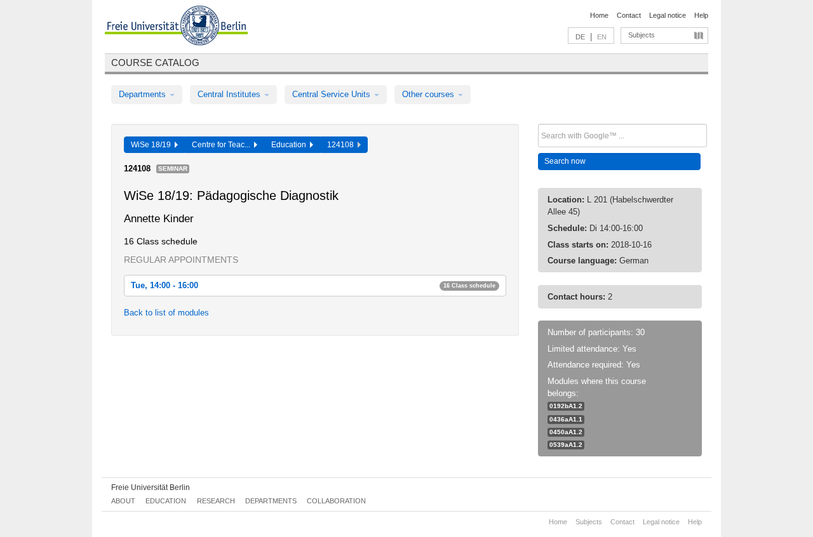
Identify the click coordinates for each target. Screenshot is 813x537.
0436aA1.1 (565, 419)
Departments (143, 94)
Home (599, 15)
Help (701, 15)
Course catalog (155, 62)
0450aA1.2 (565, 431)
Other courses (429, 94)
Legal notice (667, 15)
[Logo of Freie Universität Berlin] (176, 27)
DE (580, 37)
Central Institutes (230, 94)
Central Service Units (332, 94)
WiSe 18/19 (153, 145)
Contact (629, 15)
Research (216, 501)
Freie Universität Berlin (150, 487)
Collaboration (336, 501)
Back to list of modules (166, 312)
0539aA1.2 (565, 444)
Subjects (641, 35)
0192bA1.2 (565, 405)
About (123, 501)
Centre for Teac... (223, 145)
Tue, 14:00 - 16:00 (313, 285)
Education (290, 145)
